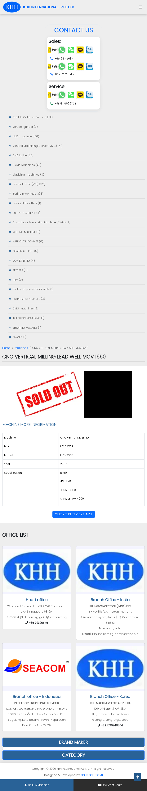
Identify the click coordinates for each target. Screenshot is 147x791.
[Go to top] (137, 777)
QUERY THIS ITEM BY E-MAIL (73, 514)
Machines (21, 348)
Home (6, 348)
